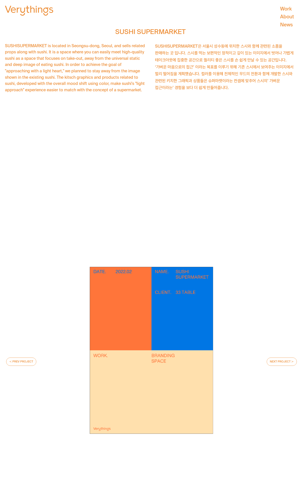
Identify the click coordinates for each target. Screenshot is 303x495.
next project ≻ (282, 361)
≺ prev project (21, 361)
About (287, 16)
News (286, 24)
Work (286, 9)
